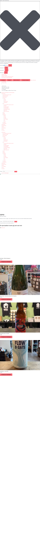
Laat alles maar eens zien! (7, 94)
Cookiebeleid (4, 81)
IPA (3, 103)
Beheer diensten (4, 75)
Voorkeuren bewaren (25, 80)
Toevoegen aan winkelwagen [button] (6, 261)
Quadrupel (5, 102)
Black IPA (5, 110)
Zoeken (1, 171)
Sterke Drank (4, 125)
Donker (4, 98)
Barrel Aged (5, 135)
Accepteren (3, 80)
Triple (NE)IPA (6, 146)
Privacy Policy (4, 82)
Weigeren (9, 80)
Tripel (5, 155)
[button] (20, 30)
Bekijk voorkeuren (16, 80)
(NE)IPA (5, 105)
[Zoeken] (15, 171)
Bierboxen (3, 124)
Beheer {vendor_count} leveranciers (7, 76)
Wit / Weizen (6, 157)
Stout (5, 99)
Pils (4, 120)
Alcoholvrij (4, 123)
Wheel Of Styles (5, 134)
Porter (5, 100)
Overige (4, 122)
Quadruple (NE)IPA (7, 109)
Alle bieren (3, 93)
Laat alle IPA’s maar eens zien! (8, 104)
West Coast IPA (6, 111)
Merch (3, 126)
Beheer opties (4, 74)
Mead (4, 113)
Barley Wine (6, 101)
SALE (3, 167)
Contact (3, 130)
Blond (5, 115)
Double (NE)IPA (6, 145)
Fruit (4, 121)
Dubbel (5, 156)
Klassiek (4, 114)
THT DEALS (4, 166)
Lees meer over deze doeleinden (7, 77)
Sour (3, 112)
